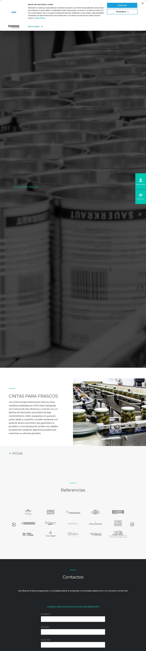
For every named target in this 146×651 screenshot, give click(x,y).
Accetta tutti (122, 5)
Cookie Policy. (39, 18)
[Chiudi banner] (142, 3)
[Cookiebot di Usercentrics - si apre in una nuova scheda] (13, 26)
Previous (14, 524)
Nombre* (45, 614)
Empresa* (46, 640)
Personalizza (121, 12)
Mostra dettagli (33, 26)
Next (132, 524)
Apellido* (45, 627)
